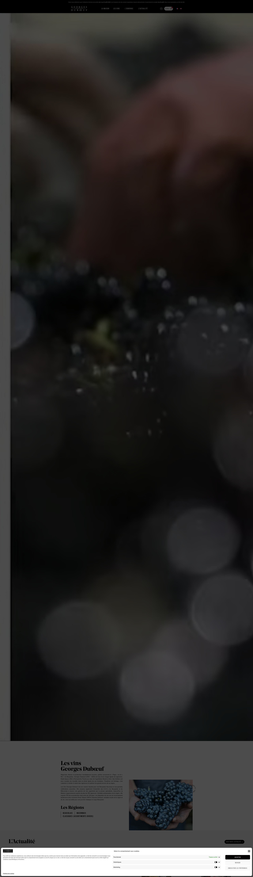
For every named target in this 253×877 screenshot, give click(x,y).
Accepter (238, 857)
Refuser (237, 863)
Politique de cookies (8, 873)
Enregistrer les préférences (237, 868)
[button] (249, 851)
